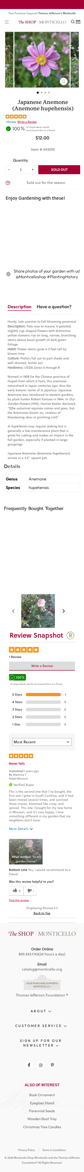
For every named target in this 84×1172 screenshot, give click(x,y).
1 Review (11, 122)
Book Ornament (42, 1095)
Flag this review (19, 900)
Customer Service (39, 1026)
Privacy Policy (26, 1150)
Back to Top (42, 913)
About (40, 1011)
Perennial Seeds (42, 1111)
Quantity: (21, 160)
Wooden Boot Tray (42, 1118)
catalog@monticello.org (42, 969)
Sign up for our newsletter (41, 1042)
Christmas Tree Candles (42, 1127)
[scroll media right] (62, 611)
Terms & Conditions (54, 1150)
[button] (26, 851)
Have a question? (54, 306)
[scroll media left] (15, 611)
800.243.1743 (29, 954)
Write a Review (27, 122)
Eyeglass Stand (42, 1103)
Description (19, 306)
